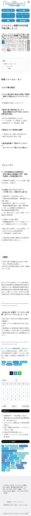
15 (27, 393)
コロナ (9, 362)
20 (19, 396)
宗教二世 (4, 458)
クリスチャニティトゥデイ (9, 451)
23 (3, 399)
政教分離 (9, 364)
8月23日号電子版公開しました (13, 432)
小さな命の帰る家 (14, 458)
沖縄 (13, 463)
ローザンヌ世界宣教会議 (21, 453)
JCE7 (3, 362)
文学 (3, 460)
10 (7, 393)
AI (2, 446)
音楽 (8, 470)
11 (11, 393)
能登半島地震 (11, 468)
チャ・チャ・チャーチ (22, 15)
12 (15, 393)
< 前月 (4, 406)
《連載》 (9, 68)
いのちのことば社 (23, 505)
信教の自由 (23, 362)
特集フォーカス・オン (10, 64)
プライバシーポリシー (18, 502)
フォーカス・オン (8, 10)
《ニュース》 (9, 66)
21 (23, 396)
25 (11, 399)
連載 (8, 21)
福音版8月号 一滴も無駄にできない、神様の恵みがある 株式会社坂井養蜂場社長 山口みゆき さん (17, 418)
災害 (17, 463)
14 (23, 393)
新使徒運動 (10, 460)
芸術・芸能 (20, 468)
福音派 (4, 468)
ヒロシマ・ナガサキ (7, 453)
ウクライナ (5, 448)
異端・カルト (5, 465)
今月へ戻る (25, 406)
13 (19, 393)
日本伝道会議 (17, 364)
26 (15, 399)
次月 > (14, 406)
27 (19, 399)
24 (7, 399)
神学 (13, 465)
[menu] (28, 2)
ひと (8, 14)
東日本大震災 (5, 463)
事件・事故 (5, 456)
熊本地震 (23, 21)
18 (11, 396)
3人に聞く (23, 10)
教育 (22, 458)
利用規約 (9, 502)
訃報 (3, 470)
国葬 (3, 364)
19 (15, 396)
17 (7, 396)
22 (27, 396)
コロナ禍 (16, 362)
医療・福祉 (22, 456)
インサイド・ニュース (11, 446)
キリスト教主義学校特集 (17, 448)
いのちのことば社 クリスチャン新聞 (18, 513)
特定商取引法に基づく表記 (10, 505)
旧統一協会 (18, 460)
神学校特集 (19, 465)
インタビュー (23, 446)
